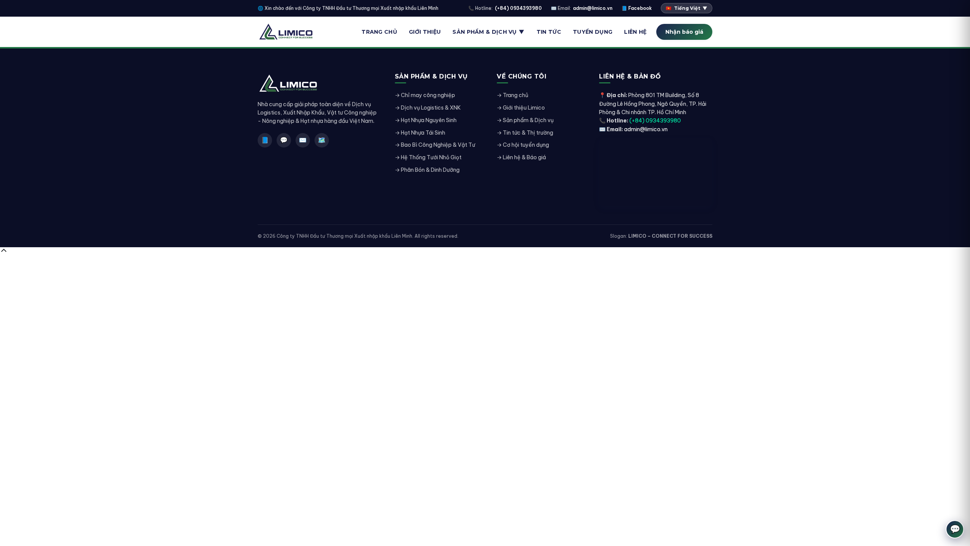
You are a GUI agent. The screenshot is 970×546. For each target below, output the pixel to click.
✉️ (303, 140)
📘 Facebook (636, 8)
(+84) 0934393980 (518, 8)
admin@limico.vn (592, 8)
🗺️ (321, 140)
